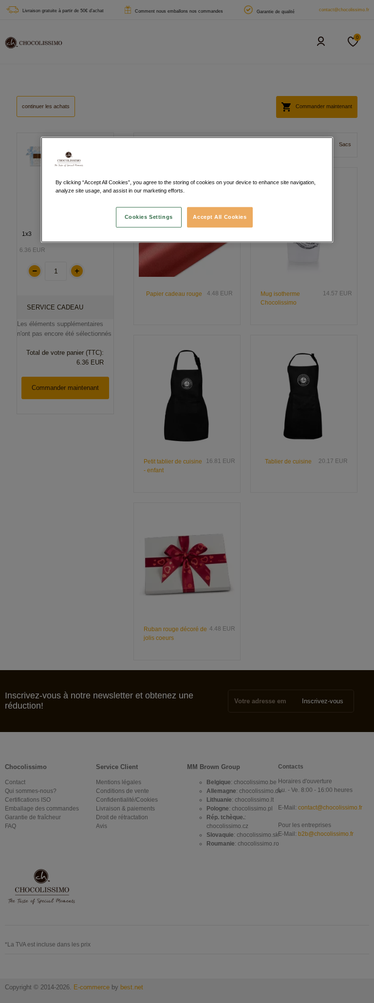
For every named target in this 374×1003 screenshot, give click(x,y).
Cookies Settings (149, 217)
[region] (187, 189)
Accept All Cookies (219, 217)
